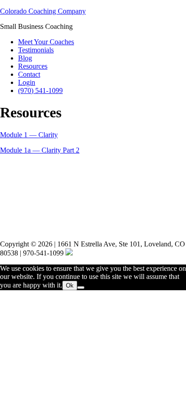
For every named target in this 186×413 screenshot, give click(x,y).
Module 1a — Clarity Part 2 (39, 150)
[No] (80, 287)
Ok (70, 285)
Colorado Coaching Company (43, 11)
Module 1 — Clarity (29, 135)
